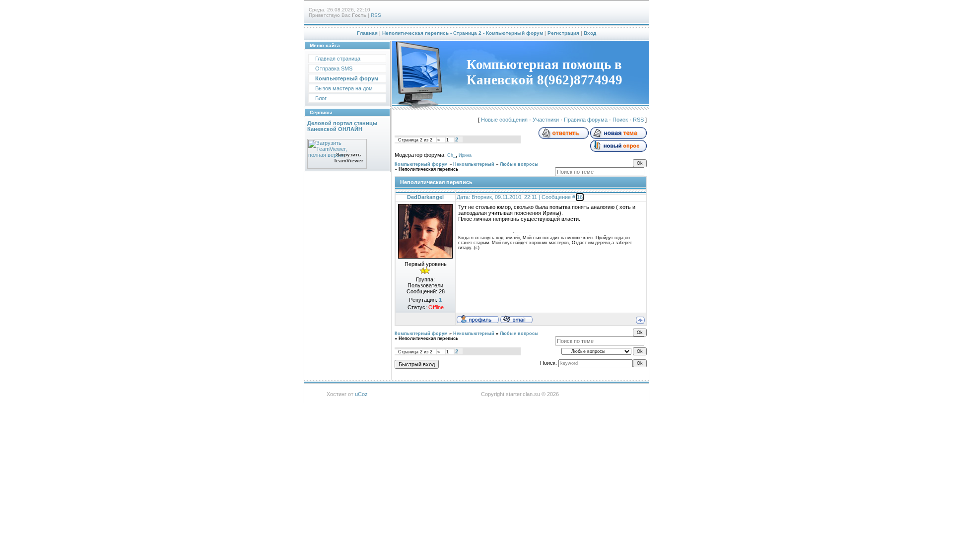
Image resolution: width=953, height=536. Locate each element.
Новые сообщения (504, 120)
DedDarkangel (425, 197)
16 (580, 197)
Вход (590, 33)
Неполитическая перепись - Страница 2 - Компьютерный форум (462, 33)
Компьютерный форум (421, 164)
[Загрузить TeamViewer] (337, 167)
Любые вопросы (519, 164)
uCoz (361, 394)
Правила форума (586, 120)
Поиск (620, 120)
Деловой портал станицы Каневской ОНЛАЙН (342, 126)
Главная (367, 33)
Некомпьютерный (473, 164)
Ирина (465, 155)
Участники (546, 120)
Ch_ (451, 155)
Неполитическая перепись (429, 169)
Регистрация (563, 33)
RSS (376, 15)
